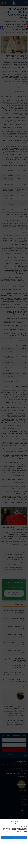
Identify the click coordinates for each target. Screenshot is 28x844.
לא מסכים (14, 841)
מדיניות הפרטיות (14, 833)
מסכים (14, 837)
